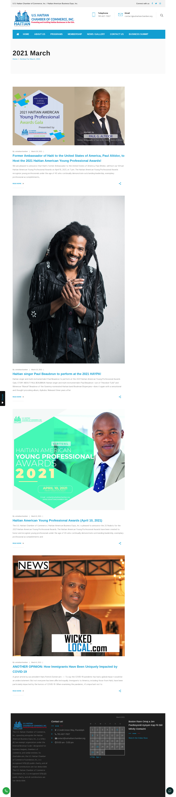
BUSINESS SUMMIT (138, 34)
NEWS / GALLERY (96, 34)
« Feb (92, 757)
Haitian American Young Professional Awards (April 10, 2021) (57, 520)
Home (26, 34)
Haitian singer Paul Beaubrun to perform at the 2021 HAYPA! (57, 374)
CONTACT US (117, 34)
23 (97, 747)
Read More (17, 183)
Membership (75, 34)
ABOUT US (39, 34)
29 (92, 752)
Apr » (98, 757)
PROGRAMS (56, 34)
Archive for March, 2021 (30, 59)
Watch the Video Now (138, 738)
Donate (2, 397)
